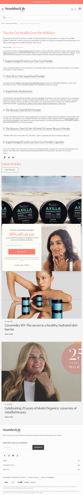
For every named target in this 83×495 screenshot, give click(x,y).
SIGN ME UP (21, 252)
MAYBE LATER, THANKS (21, 265)
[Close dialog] (78, 226)
